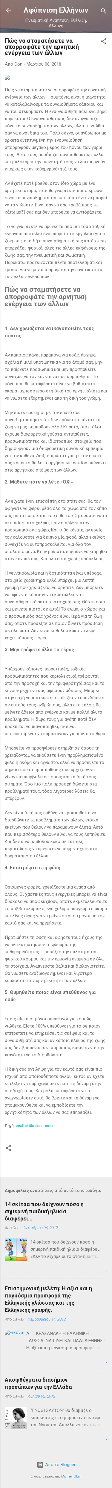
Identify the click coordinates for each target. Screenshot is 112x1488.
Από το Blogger (60, 1464)
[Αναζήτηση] (103, 12)
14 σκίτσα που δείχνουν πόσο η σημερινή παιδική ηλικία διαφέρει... (44, 1211)
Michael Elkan (71, 1476)
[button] (103, 42)
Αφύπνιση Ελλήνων (56, 10)
